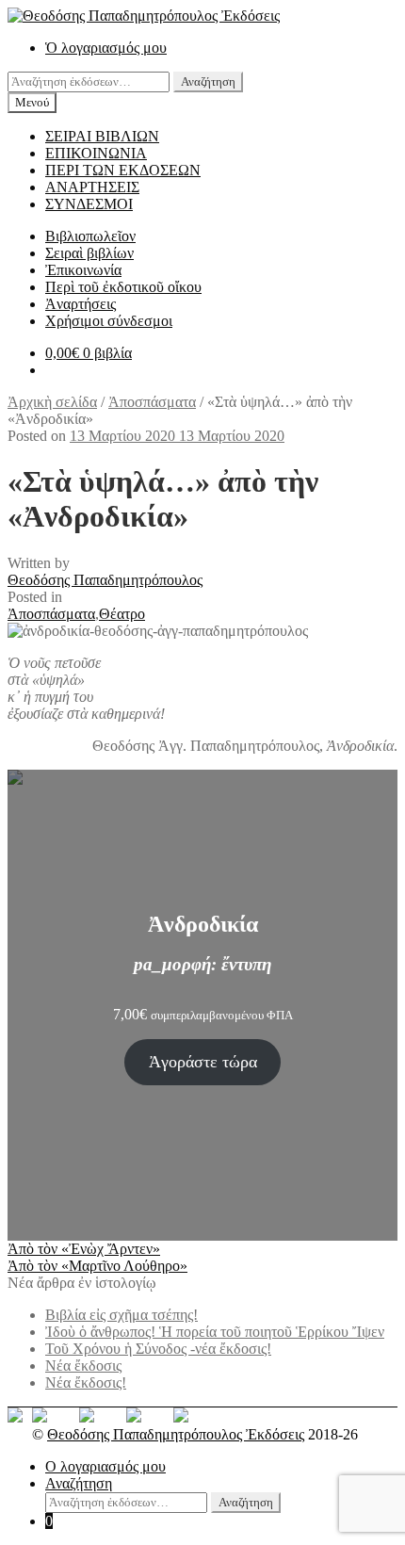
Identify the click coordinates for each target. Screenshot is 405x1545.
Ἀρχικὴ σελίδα (52, 402)
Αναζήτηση (208, 81)
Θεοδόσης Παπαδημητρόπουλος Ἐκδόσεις (175, 1434)
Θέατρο (122, 614)
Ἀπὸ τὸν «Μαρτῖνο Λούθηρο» (97, 1266)
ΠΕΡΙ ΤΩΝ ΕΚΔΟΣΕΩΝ (123, 170)
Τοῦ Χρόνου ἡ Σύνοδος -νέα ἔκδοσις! (158, 1349)
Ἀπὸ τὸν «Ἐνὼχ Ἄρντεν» (84, 1249)
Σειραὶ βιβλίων (89, 253)
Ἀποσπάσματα (152, 402)
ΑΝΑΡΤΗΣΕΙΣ (92, 187)
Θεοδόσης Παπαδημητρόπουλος (105, 580)
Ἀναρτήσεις (80, 304)
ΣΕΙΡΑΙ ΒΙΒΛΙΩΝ (102, 136)
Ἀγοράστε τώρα (203, 1061)
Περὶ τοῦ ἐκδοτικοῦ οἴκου (123, 287)
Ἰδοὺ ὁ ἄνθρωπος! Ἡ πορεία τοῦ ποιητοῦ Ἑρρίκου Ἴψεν (214, 1332)
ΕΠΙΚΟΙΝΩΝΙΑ (96, 153)
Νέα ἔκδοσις (83, 1366)
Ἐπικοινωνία (83, 270)
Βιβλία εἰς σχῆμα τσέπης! (121, 1315)
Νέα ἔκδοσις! (85, 1382)
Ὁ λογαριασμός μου (106, 48)
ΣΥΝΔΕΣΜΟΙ (89, 204)
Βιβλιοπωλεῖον (90, 236)
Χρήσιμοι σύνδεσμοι (108, 321)
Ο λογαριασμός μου (105, 1466)
